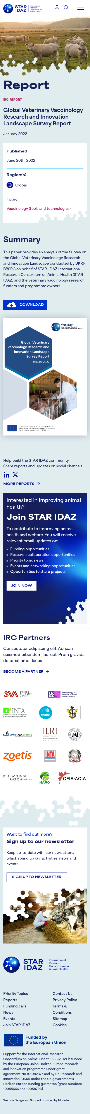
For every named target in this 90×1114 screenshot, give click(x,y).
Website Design (13, 1100)
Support (35, 1100)
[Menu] (81, 8)
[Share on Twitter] (15, 474)
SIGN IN (57, 7)
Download (31, 305)
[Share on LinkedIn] (6, 474)
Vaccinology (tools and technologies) (39, 209)
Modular (63, 1100)
